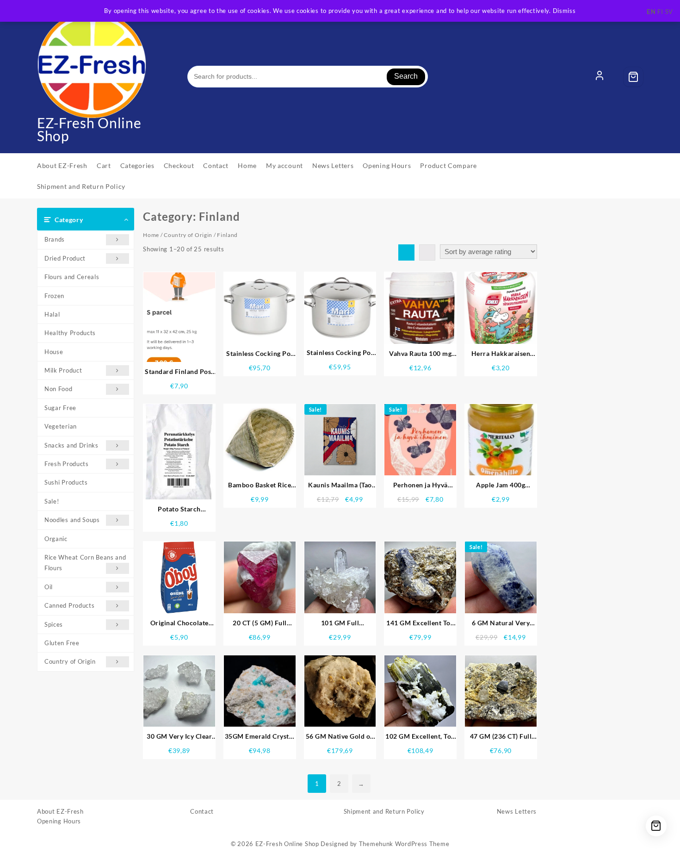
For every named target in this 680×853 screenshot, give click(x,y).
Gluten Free (62, 643)
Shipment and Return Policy (384, 811)
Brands (54, 239)
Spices (53, 624)
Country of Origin (70, 661)
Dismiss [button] (564, 10)
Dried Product (65, 258)
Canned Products (69, 605)
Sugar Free (60, 407)
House (53, 351)
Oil (48, 587)
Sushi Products (66, 482)
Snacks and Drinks (71, 445)
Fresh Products (66, 463)
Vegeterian (60, 426)
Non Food (58, 388)
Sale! (51, 501)
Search (406, 76)
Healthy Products (70, 332)
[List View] (427, 252)
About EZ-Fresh (60, 811)
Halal (52, 314)
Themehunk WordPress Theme (404, 843)
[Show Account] (599, 77)
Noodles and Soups (72, 519)
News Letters (517, 811)
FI (660, 11)
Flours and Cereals (71, 276)
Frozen (54, 295)
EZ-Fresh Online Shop (89, 129)
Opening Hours (59, 821)
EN (651, 11)
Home (151, 234)
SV (669, 11)
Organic (56, 538)
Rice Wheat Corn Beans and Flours (85, 563)
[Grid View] (406, 252)
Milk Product (63, 370)
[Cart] (633, 76)
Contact (202, 811)
